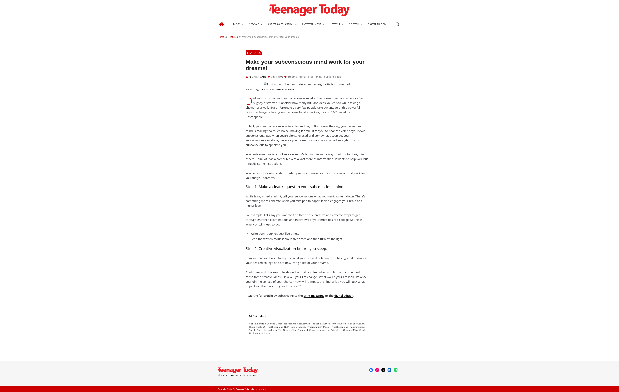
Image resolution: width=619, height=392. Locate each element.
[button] (242, 24)
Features (254, 53)
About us (222, 375)
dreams (292, 76)
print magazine (314, 296)
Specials (254, 24)
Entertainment (311, 24)
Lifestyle (335, 24)
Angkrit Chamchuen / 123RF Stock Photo (274, 89)
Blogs (237, 24)
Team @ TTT (235, 375)
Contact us (250, 375)
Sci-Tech (354, 24)
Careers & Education (281, 24)
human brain (306, 76)
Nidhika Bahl (257, 76)
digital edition (343, 296)
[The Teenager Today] (221, 24)
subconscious (332, 76)
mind (319, 76)
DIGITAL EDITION (377, 24)
